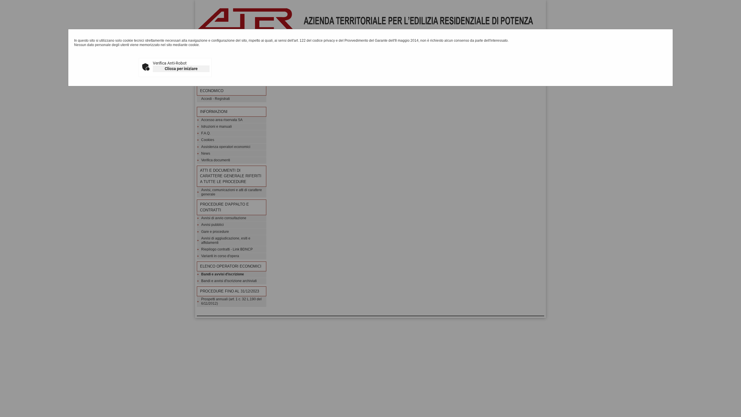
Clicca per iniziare (181, 68)
